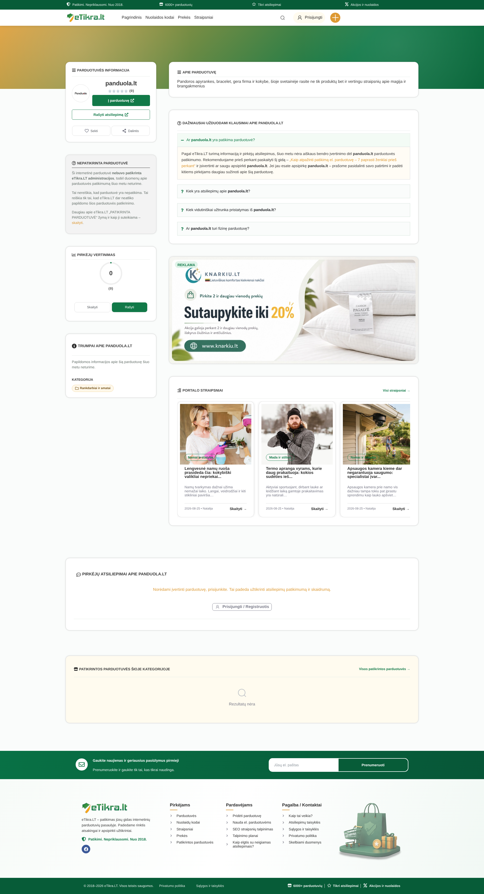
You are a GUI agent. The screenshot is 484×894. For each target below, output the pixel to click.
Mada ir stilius (280, 457)
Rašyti (129, 307)
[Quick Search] (282, 17)
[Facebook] (86, 849)
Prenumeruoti (372, 765)
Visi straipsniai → (396, 390)
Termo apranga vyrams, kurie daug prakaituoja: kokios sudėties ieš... (294, 473)
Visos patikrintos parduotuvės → (384, 669)
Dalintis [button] (133, 131)
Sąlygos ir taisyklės (210, 886)
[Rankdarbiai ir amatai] (77, 388)
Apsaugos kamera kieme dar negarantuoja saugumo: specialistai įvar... (374, 473)
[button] (335, 18)
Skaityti (92, 307)
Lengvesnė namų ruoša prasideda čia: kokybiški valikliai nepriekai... (208, 473)
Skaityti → (238, 509)
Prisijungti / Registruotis (246, 607)
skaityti (77, 223)
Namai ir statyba (200, 457)
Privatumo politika (172, 886)
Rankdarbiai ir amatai (95, 388)
